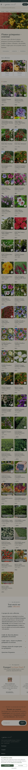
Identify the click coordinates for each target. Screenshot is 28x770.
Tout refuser (20, 765)
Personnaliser (14, 768)
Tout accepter (7, 765)
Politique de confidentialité (16, 762)
